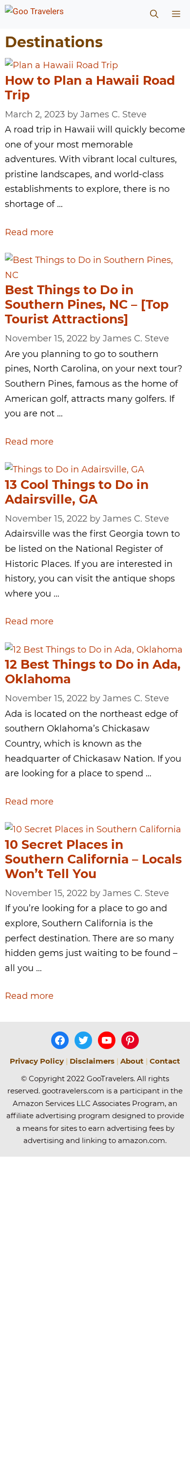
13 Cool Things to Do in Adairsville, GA (77, 492)
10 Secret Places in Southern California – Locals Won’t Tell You (93, 859)
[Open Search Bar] (154, 14)
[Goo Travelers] (55, 14)
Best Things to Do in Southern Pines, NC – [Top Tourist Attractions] (87, 304)
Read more (29, 232)
